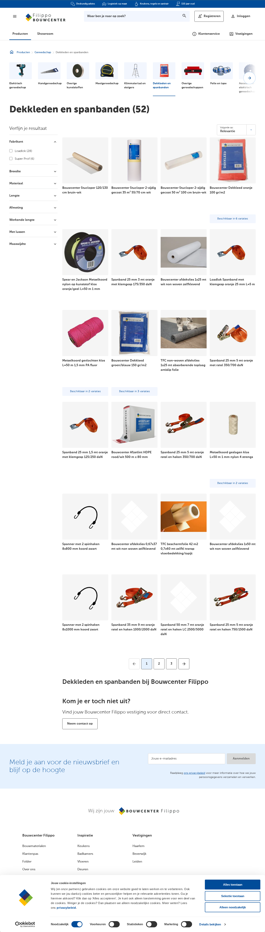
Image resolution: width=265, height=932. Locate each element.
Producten (20, 34)
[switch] (114, 924)
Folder (26, 861)
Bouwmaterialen (34, 846)
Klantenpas (30, 854)
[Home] (45, 17)
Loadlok (23, 151)
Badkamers (85, 854)
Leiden (137, 861)
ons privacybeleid (194, 773)
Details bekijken (210, 924)
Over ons (28, 869)
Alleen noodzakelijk (232, 907)
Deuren (82, 869)
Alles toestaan (232, 884)
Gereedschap (43, 52)
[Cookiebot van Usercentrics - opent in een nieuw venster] (25, 924)
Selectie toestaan (232, 896)
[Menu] (14, 16)
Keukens (83, 846)
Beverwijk (139, 854)
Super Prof (24, 158)
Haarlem (138, 846)
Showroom (45, 34)
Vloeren (83, 861)
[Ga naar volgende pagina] (183, 663)
